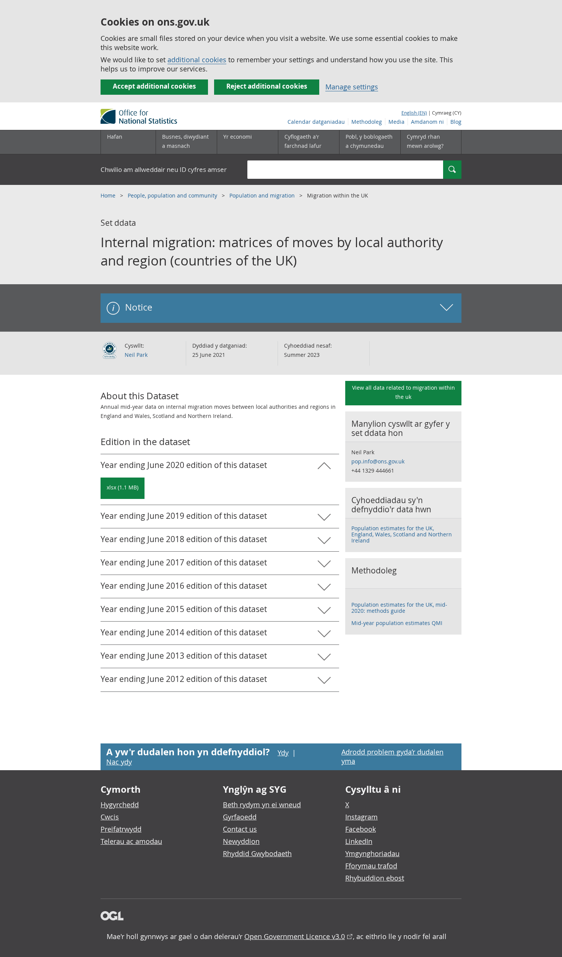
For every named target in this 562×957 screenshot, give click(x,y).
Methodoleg (366, 121)
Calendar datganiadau (316, 121)
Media (396, 121)
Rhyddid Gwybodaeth (257, 853)
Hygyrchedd (120, 804)
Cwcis (110, 816)
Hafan (114, 136)
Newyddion (241, 841)
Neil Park (136, 354)
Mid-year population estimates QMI (396, 623)
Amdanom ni (427, 121)
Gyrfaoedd (240, 816)
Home (109, 195)
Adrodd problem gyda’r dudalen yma (392, 756)
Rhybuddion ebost (374, 878)
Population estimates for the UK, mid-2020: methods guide (399, 607)
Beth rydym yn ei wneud (262, 804)
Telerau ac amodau (131, 841)
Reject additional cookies (266, 86)
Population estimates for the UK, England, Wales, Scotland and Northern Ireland (401, 534)
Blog (455, 121)
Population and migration (262, 195)
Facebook (360, 829)
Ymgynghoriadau (372, 853)
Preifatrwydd (121, 829)
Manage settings (351, 86)
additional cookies (196, 59)
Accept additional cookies (154, 86)
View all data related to (403, 392)
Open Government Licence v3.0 (294, 936)
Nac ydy (119, 761)
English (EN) (414, 113)
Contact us (240, 829)
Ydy (283, 752)
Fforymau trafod (371, 865)
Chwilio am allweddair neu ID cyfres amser (164, 169)
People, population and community (173, 195)
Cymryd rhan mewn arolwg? (425, 141)
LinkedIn (358, 841)
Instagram (361, 816)
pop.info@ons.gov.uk (377, 461)
